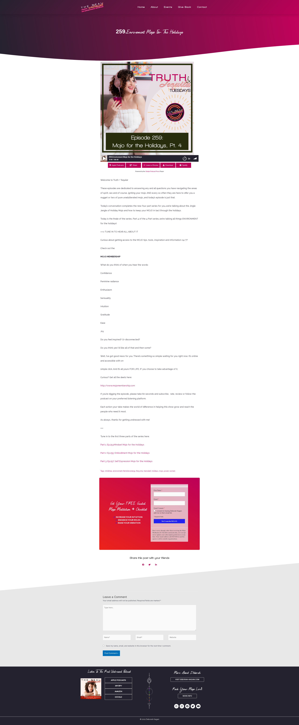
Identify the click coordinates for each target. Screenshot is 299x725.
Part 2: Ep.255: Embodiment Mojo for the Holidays (125, 453)
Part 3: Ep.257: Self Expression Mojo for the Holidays (126, 461)
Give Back (184, 7)
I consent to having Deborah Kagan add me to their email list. (168, 512)
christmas (108, 471)
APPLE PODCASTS (118, 680)
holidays (155, 471)
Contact (202, 7)
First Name (157, 490)
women (172, 471)
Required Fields (158, 516)
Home (141, 7)
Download (169, 165)
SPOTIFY (118, 686)
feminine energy (129, 471)
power (166, 471)
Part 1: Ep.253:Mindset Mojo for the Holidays (122, 444)
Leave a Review (152, 165)
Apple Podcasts (118, 165)
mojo (161, 471)
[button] (143, 564)
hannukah (147, 471)
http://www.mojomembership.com (117, 385)
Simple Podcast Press (152, 171)
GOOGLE (118, 697)
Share (135, 165)
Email (156, 499)
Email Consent (158, 508)
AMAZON (118, 691)
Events (168, 7)
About (154, 7)
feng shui (139, 471)
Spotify (184, 165)
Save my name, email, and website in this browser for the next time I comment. (138, 646)
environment (117, 471)
